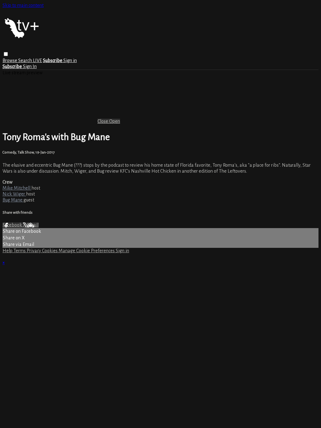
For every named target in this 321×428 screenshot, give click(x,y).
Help (8, 250)
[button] (6, 54)
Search (25, 60)
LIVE (37, 60)
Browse (10, 60)
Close (103, 121)
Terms (20, 250)
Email (33, 224)
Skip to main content (23, 5)
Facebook (13, 224)
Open (114, 121)
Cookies (50, 250)
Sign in (70, 60)
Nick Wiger (14, 193)
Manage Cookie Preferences (87, 250)
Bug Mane (13, 199)
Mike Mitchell (17, 188)
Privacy (34, 250)
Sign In (30, 66)
